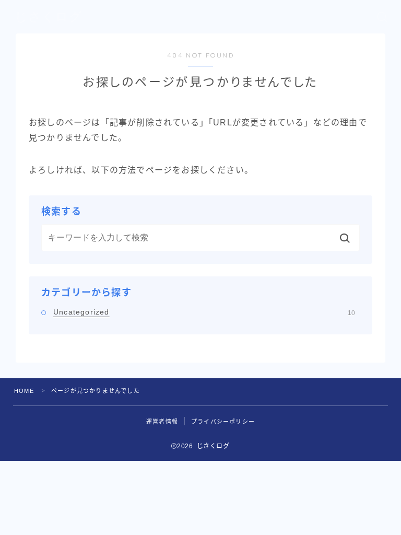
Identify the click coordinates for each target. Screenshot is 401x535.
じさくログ (48, 17)
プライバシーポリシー (223, 421)
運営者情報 (162, 421)
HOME (24, 391)
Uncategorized (204, 312)
